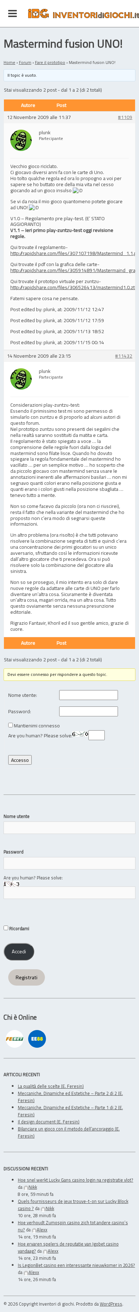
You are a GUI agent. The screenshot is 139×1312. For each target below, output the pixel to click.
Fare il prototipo (50, 62)
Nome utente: (22, 695)
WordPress (111, 1303)
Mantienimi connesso (37, 726)
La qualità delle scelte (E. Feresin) (51, 1086)
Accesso (20, 760)
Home (9, 62)
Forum (25, 62)
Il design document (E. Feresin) (48, 1121)
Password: (19, 712)
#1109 (125, 117)
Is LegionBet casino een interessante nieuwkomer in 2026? (76, 1265)
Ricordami (18, 928)
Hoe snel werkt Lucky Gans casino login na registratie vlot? (75, 1179)
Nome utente (17, 816)
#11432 (123, 356)
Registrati (26, 977)
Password (14, 851)
